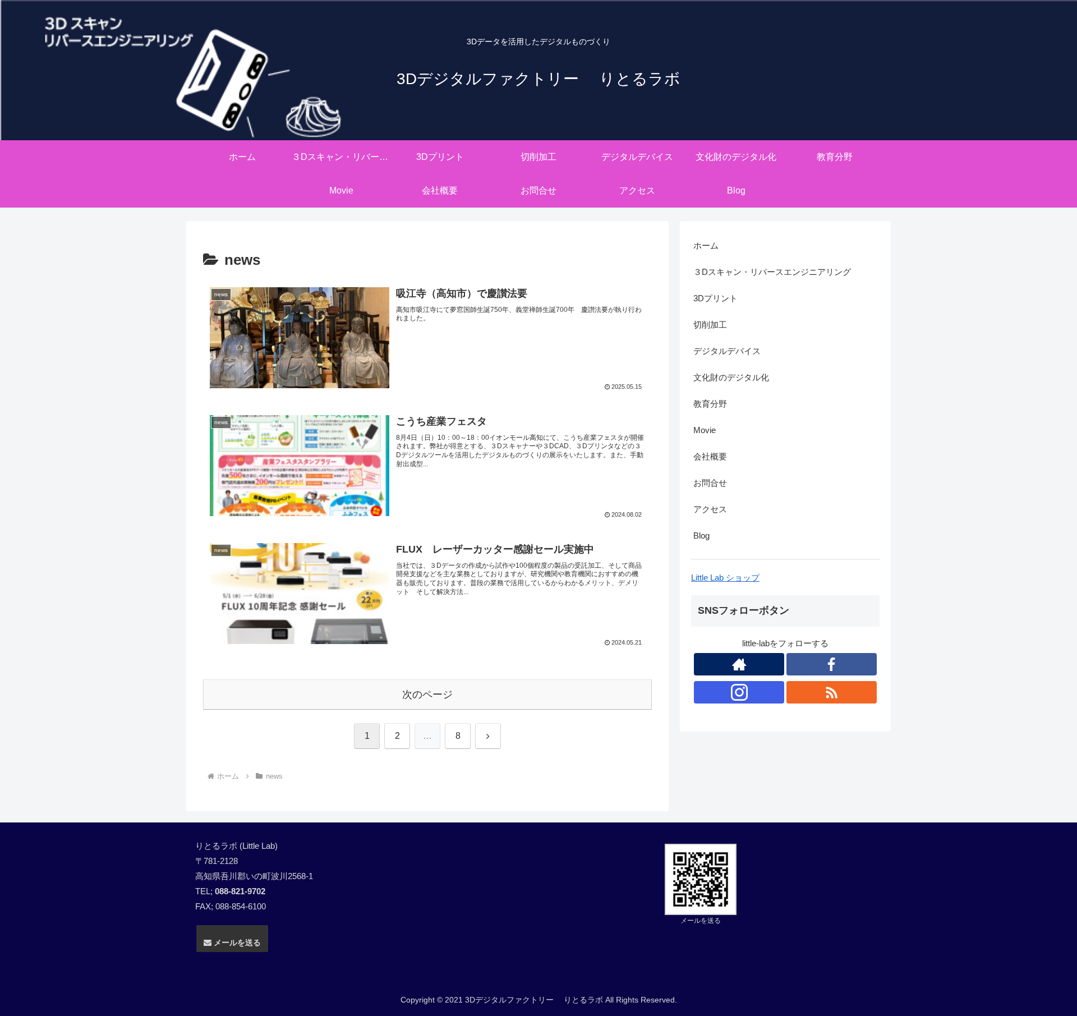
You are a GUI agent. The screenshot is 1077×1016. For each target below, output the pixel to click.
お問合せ (710, 483)
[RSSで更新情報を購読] (831, 692)
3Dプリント (715, 298)
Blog (701, 535)
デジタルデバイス (727, 351)
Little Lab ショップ (725, 577)
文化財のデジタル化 (731, 377)
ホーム (706, 245)
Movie (704, 430)
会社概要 (710, 456)
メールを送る (236, 942)
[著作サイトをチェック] (739, 664)
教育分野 (710, 403)
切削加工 (710, 324)
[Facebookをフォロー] (831, 664)
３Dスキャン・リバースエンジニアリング (772, 272)
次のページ (427, 694)
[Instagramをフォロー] (739, 692)
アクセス (710, 509)
